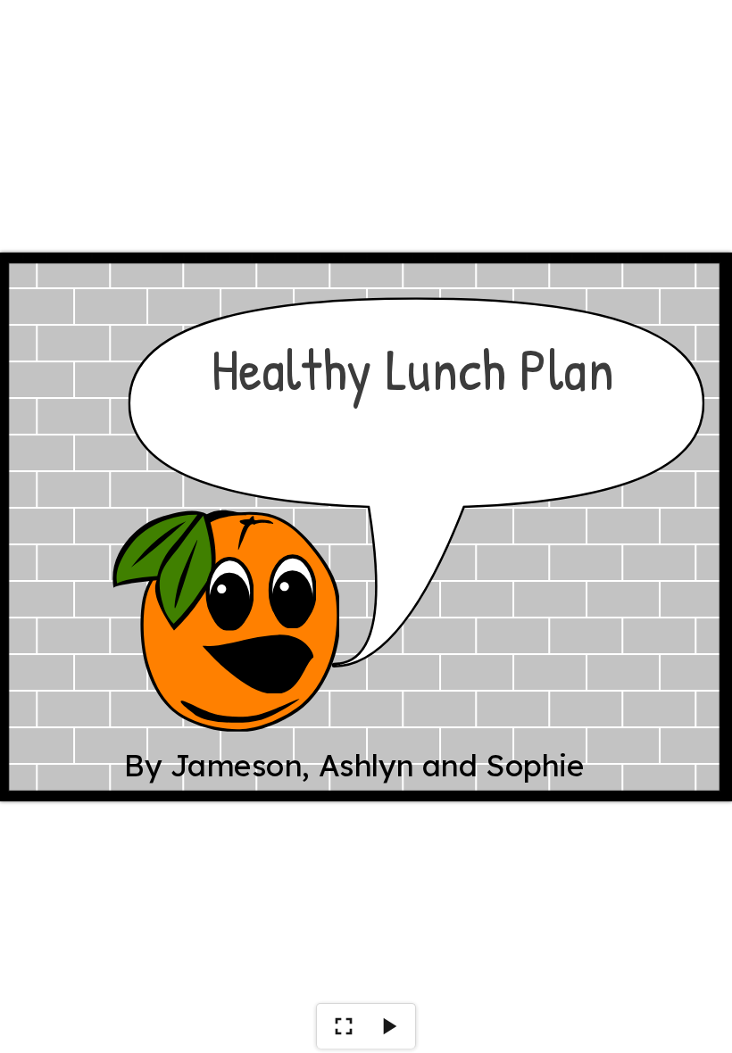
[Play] (388, 1026)
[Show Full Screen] (344, 1026)
